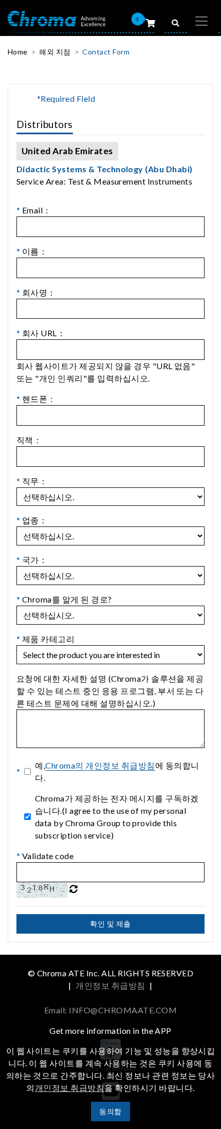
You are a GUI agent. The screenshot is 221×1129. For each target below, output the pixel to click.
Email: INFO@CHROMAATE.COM (110, 1010)
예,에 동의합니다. (117, 771)
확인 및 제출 (110, 923)
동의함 (110, 1111)
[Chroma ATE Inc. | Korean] (56, 17)
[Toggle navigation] (201, 21)
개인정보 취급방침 (110, 985)
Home (18, 51)
